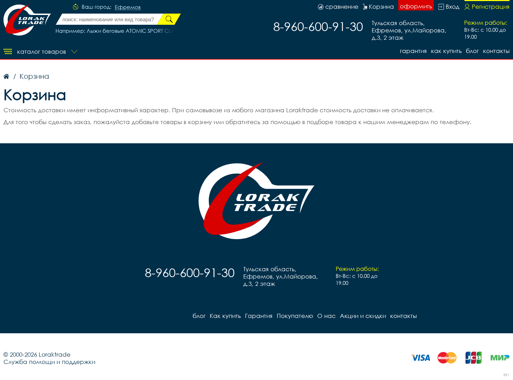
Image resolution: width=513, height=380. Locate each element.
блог (472, 50)
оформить (416, 6)
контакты (496, 50)
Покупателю (295, 315)
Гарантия (413, 50)
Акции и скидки (363, 315)
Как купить (446, 50)
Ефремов (128, 7)
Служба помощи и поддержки (49, 361)
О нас (326, 315)
